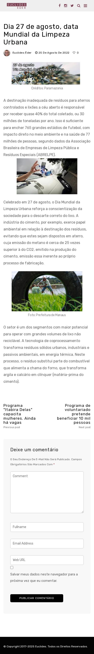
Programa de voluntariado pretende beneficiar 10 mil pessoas (74, 416)
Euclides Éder (22, 52)
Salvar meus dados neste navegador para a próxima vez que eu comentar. (44, 577)
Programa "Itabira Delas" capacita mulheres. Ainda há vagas (19, 416)
